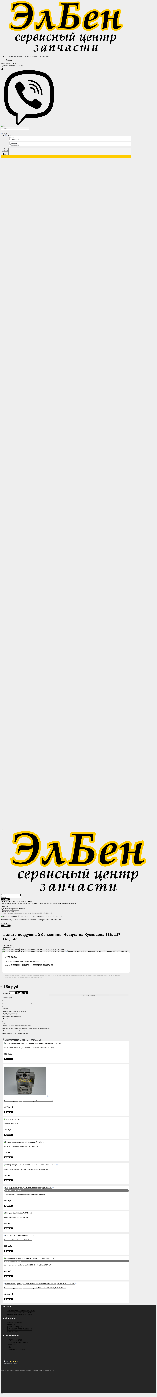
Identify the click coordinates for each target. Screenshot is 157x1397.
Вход (11, 137)
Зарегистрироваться (25, 901)
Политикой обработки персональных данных (58, 903)
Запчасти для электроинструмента (21, 1311)
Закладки (13, 143)
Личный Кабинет (13, 1332)
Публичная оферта (14, 1326)
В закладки (8, 997)
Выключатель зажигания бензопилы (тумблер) (21, 1146)
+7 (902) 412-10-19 (15, 1340)
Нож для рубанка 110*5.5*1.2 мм (16, 1217)
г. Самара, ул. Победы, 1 (17, 1349)
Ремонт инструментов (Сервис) (19, 1314)
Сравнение (14, 145)
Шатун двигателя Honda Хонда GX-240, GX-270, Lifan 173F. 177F (28, 1265)
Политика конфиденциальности (19, 1328)
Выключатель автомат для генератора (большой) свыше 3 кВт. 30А (29, 1048)
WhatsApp (11, 1345)
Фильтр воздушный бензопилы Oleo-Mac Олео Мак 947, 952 (26, 1169)
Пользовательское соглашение (19, 1330)
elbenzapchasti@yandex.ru (18, 1342)
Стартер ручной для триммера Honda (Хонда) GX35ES (24, 1194)
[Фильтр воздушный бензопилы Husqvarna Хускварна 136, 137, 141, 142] (33, 949)
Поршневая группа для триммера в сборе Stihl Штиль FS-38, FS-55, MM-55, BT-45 (35, 1288)
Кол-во (5, 993)
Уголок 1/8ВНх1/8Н (11, 1123)
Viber (10, 1347)
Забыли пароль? (8, 901)
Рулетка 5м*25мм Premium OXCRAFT (18, 1240)
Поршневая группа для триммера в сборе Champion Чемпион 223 (28, 1101)
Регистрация (14, 139)
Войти (5, 899)
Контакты (11, 1324)
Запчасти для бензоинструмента (20, 1312)
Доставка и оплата (14, 1322)
